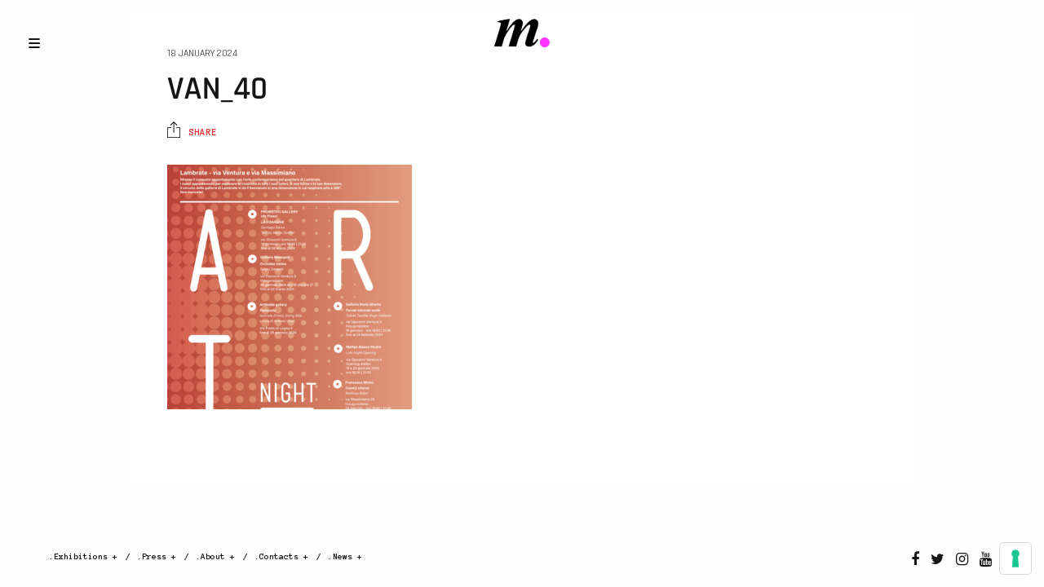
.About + (215, 556)
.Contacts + (281, 556)
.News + (345, 556)
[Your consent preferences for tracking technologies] (1015, 558)
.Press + (156, 556)
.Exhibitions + (83, 556)
